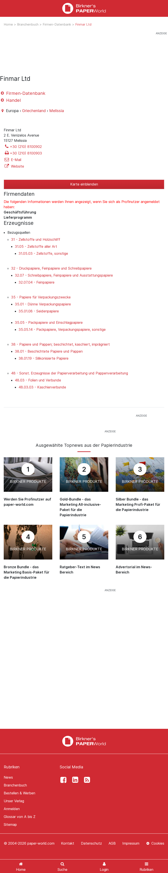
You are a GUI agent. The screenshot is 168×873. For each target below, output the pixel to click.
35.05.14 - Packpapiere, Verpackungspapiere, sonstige (62, 329)
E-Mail (15, 160)
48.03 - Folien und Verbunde (38, 380)
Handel (13, 100)
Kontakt (67, 843)
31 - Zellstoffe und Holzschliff (35, 239)
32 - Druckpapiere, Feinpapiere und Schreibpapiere (51, 268)
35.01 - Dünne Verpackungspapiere (43, 304)
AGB (112, 843)
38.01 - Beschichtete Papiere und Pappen (49, 351)
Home (9, 24)
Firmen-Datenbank (57, 24)
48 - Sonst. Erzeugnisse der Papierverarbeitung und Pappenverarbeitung (69, 373)
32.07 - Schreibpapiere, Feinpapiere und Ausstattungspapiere (64, 275)
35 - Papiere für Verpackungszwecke (41, 297)
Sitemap (10, 824)
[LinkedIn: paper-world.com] (74, 780)
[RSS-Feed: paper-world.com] (86, 780)
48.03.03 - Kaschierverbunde (42, 387)
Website (17, 166)
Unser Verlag (14, 801)
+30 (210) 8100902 (26, 146)
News (8, 777)
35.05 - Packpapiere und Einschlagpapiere (49, 322)
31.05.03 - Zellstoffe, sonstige (43, 253)
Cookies (157, 843)
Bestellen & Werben (19, 793)
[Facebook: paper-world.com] (62, 780)
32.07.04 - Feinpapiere (36, 282)
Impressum (130, 843)
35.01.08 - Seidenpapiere (39, 311)
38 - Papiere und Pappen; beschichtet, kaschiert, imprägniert (60, 344)
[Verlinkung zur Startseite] (84, 8)
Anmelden (12, 809)
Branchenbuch (28, 24)
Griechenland (34, 110)
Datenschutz (91, 843)
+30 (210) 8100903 (26, 153)
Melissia (56, 110)
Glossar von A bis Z (19, 816)
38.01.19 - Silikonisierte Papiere (43, 358)
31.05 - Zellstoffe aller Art (36, 246)
